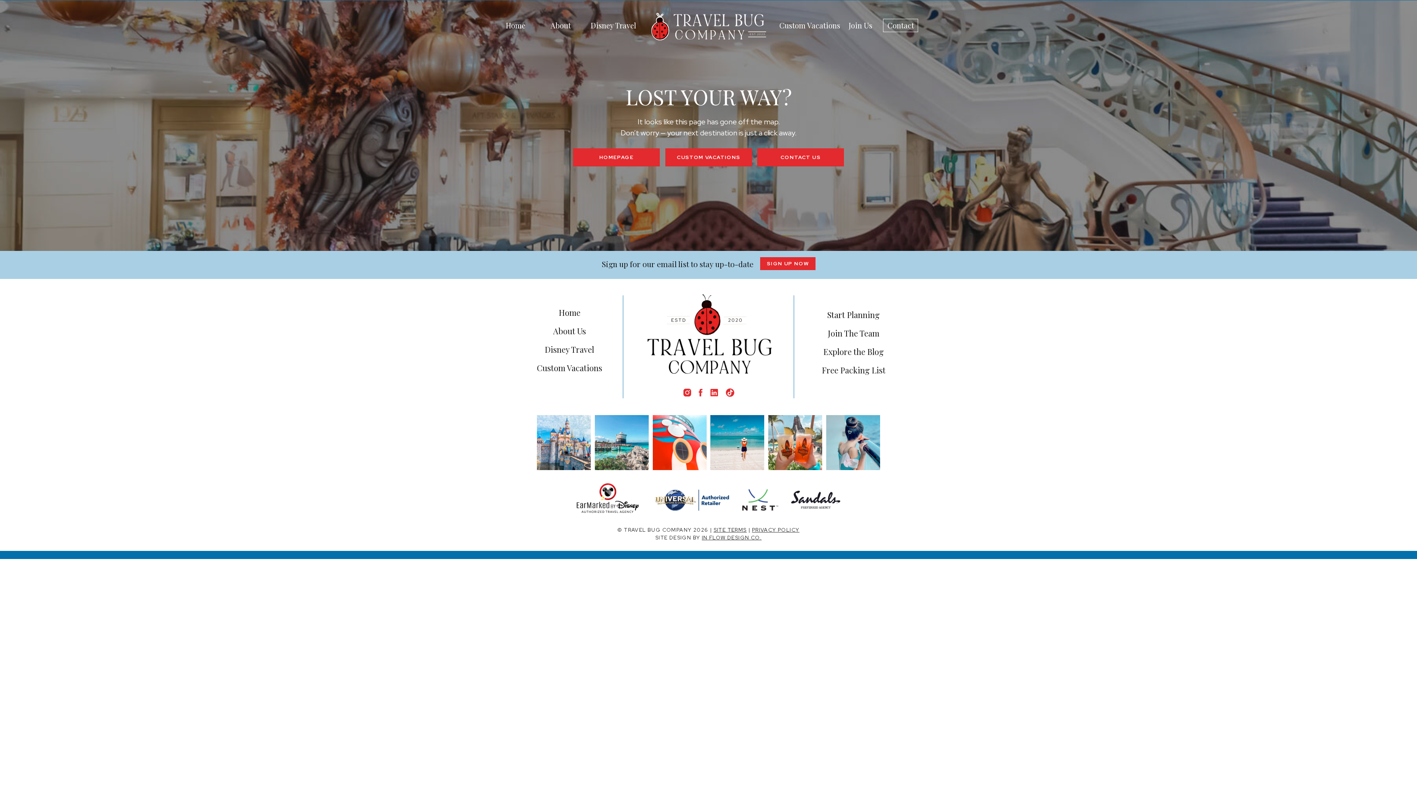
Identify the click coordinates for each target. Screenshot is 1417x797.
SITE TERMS (730, 530)
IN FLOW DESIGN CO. (732, 537)
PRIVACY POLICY (776, 530)
